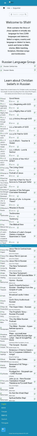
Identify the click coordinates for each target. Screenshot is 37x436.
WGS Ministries (13, 369)
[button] (5, 2)
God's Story (12, 304)
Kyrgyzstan (16, 8)
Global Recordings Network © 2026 (18, 433)
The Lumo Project (13, 385)
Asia (8, 8)
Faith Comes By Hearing (15, 271)
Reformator (12, 390)
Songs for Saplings (14, 357)
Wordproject (12, 331)
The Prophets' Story (14, 316)
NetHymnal (12, 283)
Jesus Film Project (14, 253)
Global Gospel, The (14, 347)
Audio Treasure (13, 292)
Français (4, 411)
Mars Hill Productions (14, 309)
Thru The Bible (13, 324)
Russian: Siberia (9, 70)
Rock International (14, 362)
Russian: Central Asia (10, 66)
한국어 (3, 408)
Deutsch (4, 419)
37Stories (11, 376)
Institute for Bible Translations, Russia (19, 342)
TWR (10, 297)
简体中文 (4, 415)
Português (4, 423)
